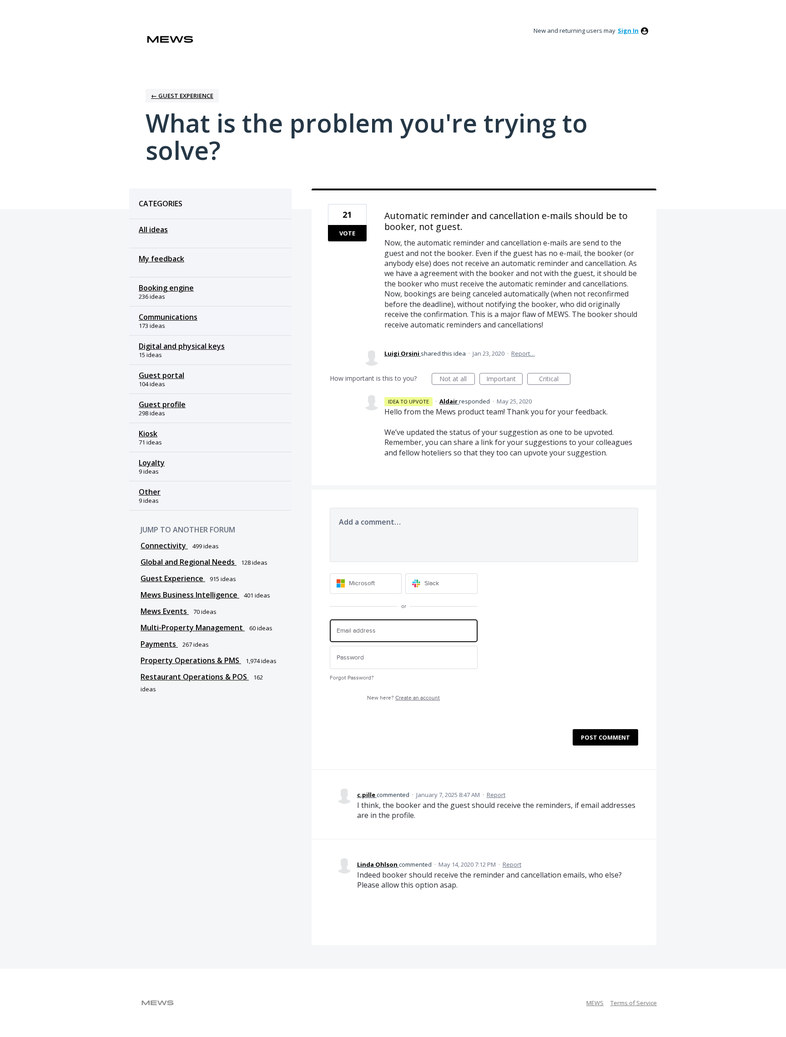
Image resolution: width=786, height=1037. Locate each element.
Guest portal (161, 375)
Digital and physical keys (182, 346)
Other (150, 492)
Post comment (605, 737)
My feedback (161, 259)
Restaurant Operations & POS (195, 677)
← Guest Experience (182, 96)
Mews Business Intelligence (190, 595)
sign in (628, 30)
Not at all (457, 379)
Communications (168, 317)
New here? (403, 698)
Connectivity (164, 546)
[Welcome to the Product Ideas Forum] (170, 39)
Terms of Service (633, 1003)
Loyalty (152, 463)
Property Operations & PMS (191, 660)
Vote (347, 233)
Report (496, 795)
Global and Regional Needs (189, 562)
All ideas (153, 230)
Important (504, 379)
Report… (523, 353)
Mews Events (165, 611)
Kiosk (148, 434)
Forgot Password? (352, 677)
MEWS (595, 1003)
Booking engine (166, 288)
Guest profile (162, 404)
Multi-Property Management (193, 628)
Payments (159, 644)
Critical (554, 379)
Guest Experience (173, 578)
